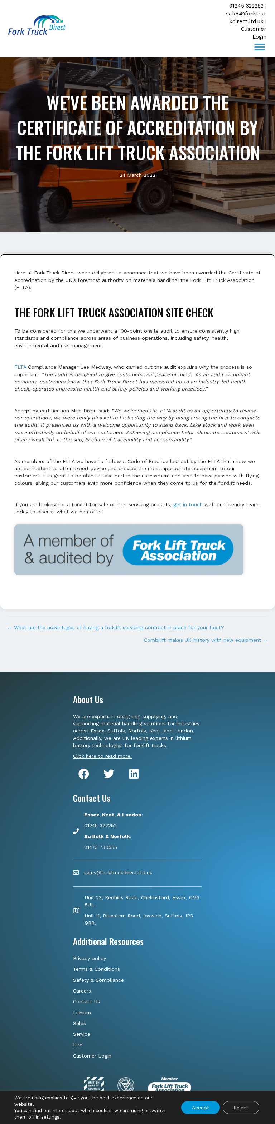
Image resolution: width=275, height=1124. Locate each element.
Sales (79, 1023)
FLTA (20, 367)
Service (81, 1034)
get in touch (188, 504)
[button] (259, 47)
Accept (200, 1107)
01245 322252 (246, 6)
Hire (77, 1045)
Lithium (82, 1012)
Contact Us (86, 1001)
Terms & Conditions (96, 969)
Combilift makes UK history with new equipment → (206, 640)
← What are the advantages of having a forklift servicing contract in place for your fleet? (115, 627)
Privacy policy (89, 958)
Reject (241, 1107)
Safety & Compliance (98, 980)
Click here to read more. (102, 756)
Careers (82, 991)
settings (50, 1117)
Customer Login (92, 1056)
